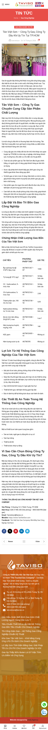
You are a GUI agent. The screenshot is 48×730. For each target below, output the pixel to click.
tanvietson (16, 41)
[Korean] (42, 3)
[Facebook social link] (4, 531)
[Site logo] (24, 4)
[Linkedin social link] (21, 531)
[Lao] (36, 6)
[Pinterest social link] (15, 531)
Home (16, 18)
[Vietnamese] (42, 6)
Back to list (24, 541)
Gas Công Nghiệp (27, 18)
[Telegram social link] (27, 531)
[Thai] (39, 6)
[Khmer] (39, 3)
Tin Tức (30, 27)
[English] (36, 3)
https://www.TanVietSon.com (19, 518)
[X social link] (10, 531)
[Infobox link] (24, 719)
